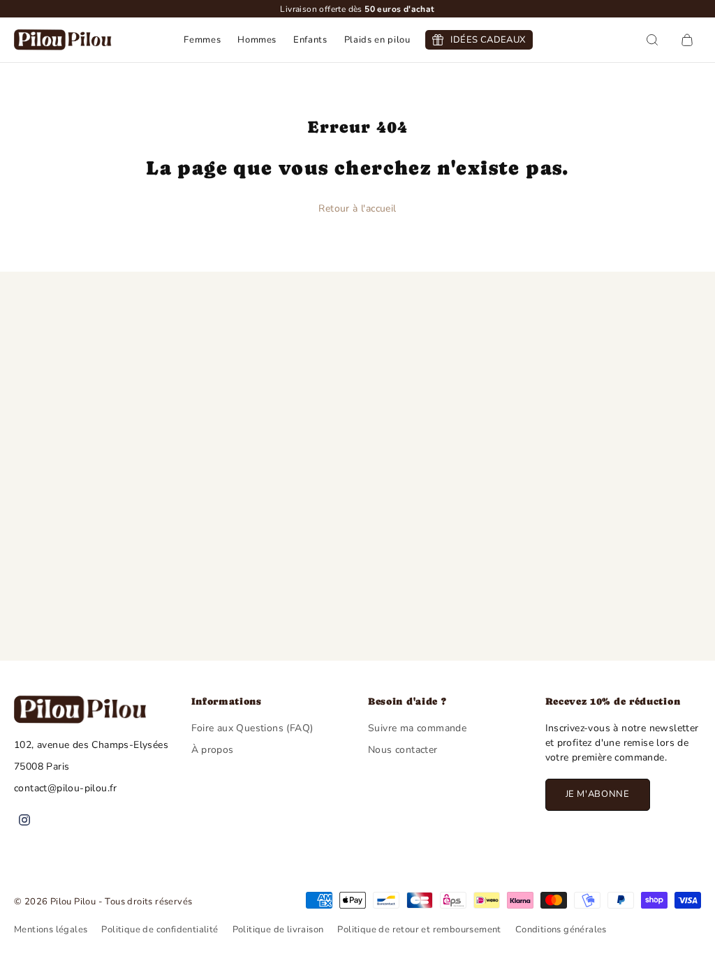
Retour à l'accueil (357, 208)
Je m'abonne (598, 794)
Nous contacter (403, 749)
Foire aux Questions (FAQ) (252, 728)
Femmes (202, 40)
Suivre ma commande (417, 728)
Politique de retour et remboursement (419, 929)
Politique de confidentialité (159, 929)
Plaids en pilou (377, 40)
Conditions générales (561, 929)
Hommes (257, 40)
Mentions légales (50, 929)
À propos (212, 749)
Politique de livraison (278, 929)
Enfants (310, 40)
